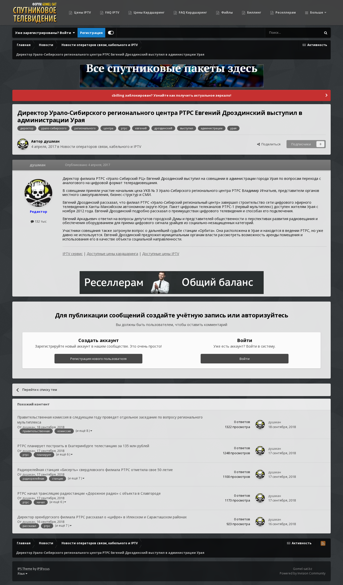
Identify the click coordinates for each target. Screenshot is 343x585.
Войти (245, 358)
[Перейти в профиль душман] (22, 144)
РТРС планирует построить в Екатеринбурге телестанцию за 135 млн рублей (83, 445)
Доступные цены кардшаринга (112, 253)
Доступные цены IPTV (160, 253)
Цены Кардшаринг (148, 12)
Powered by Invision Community (302, 573)
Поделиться (270, 144)
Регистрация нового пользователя (98, 358)
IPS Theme (25, 569)
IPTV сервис (73, 253)
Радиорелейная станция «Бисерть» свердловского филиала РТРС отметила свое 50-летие (95, 469)
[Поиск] (325, 32)
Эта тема (307, 32)
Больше (316, 12)
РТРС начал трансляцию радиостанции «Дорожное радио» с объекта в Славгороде (89, 493)
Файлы (226, 12)
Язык (22, 573)
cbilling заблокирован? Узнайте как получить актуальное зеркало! (171, 95)
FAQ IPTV (111, 12)
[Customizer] (110, 32)
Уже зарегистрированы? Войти (44, 32)
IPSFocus (43, 569)
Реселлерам (285, 12)
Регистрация (91, 32)
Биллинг (253, 12)
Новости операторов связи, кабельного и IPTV (100, 146)
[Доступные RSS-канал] (323, 543)
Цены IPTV (82, 12)
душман (52, 141)
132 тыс (40, 221)
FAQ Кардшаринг (192, 12)
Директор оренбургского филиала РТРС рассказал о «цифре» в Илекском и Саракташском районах (102, 517)
